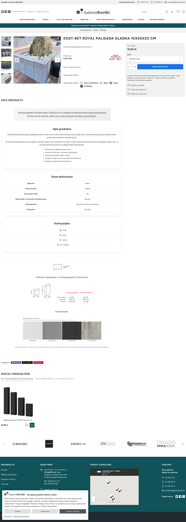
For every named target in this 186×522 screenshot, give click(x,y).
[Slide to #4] (6, 78)
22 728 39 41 (170, 486)
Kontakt (4, 470)
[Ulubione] (177, 11)
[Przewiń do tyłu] (3, 444)
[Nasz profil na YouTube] (2, 11)
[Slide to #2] (6, 54)
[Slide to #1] (6, 41)
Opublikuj (28, 362)
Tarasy (46, 20)
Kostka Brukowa (27, 20)
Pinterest (39, 362)
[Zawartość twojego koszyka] (183, 11)
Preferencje (45, 511)
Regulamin (8, 516)
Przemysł (84, 20)
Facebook (17, 362)
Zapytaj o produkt (137, 85)
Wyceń (32, 425)
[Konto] (172, 11)
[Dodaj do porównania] (137, 94)
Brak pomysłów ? (19, 11)
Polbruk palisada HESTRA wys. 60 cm (18, 420)
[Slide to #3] (6, 66)
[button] (128, 66)
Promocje (31, 11)
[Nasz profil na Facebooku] (6, 11)
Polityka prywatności (9, 475)
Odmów (17, 511)
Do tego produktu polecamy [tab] (17, 379)
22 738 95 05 (157, 2)
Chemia (141, 20)
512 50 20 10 (144, 2)
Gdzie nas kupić (42, 11)
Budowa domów (157, 20)
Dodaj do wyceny (160, 67)
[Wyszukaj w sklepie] (166, 11)
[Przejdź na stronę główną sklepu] (93, 11)
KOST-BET (67, 58)
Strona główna (85, 30)
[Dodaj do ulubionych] (136, 89)
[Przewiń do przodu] (182, 444)
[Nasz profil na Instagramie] (9, 11)
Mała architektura (105, 20)
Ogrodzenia (127, 20)
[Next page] (57, 59)
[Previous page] (17, 59)
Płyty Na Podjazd (64, 20)
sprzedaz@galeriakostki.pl (176, 2)
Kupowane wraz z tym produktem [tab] (55, 379)
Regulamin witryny (8, 479)
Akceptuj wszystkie (72, 511)
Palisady (103, 30)
